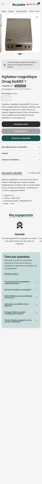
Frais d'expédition (7, 89)
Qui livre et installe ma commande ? (17, 290)
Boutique (11, 11)
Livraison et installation (10, 160)
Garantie (5, 153)
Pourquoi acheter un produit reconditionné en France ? (14, 313)
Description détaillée (12, 173)
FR (31, 4)
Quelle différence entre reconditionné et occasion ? (18, 297)
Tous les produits (21, 11)
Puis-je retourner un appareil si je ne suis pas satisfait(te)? (17, 321)
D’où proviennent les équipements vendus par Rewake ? (17, 282)
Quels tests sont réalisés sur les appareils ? (16, 305)
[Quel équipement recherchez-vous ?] (33, 4)
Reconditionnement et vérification (14, 147)
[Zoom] (37, 17)
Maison (4, 11)
